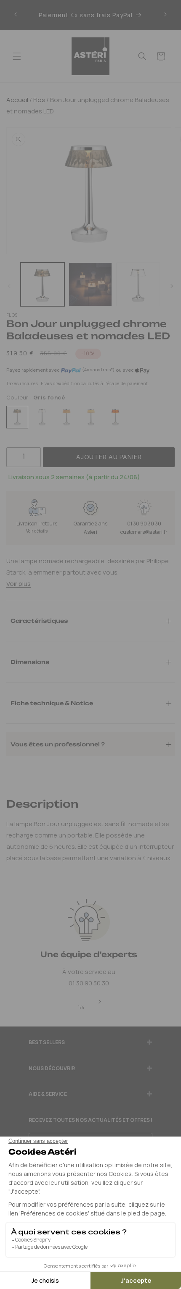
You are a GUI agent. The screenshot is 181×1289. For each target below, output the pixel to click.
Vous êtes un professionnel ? (58, 744)
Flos (38, 99)
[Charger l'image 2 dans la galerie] (90, 284)
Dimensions (30, 661)
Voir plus (18, 583)
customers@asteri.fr (144, 532)
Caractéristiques (39, 620)
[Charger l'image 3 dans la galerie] (138, 284)
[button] (17, 56)
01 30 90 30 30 (144, 523)
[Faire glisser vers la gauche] (9, 286)
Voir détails (37, 531)
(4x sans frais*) (98, 370)
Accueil (17, 99)
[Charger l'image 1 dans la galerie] (42, 284)
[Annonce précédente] (15, 14)
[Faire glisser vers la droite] (171, 286)
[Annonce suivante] (165, 14)
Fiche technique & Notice (52, 702)
